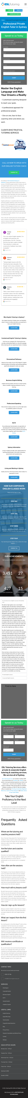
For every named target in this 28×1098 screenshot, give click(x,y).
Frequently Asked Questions (9, 1023)
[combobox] (14, 67)
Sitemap (4, 1040)
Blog (4, 1026)
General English (6, 1001)
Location (5, 65)
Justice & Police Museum (12, 790)
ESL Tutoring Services (7, 779)
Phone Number (6, 59)
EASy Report (5, 988)
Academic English (7, 1004)
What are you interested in (9, 71)
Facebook (15, 780)
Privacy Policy (6, 1030)
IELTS (4, 997)
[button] (25, 4)
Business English (6, 994)
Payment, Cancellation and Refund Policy (12, 1033)
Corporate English (7, 991)
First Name (5, 47)
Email (4, 53)
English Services (6, 1013)
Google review (8, 250)
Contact (4, 1036)
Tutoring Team (6, 1020)
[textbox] (13, 67)
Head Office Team (6, 1016)
